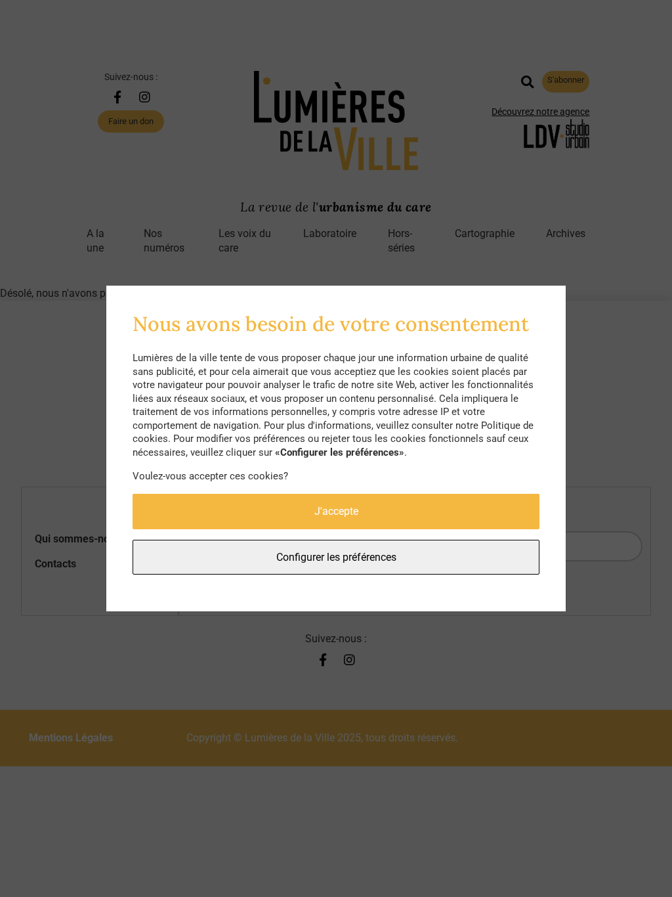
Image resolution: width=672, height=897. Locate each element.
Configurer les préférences (336, 557)
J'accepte (336, 511)
